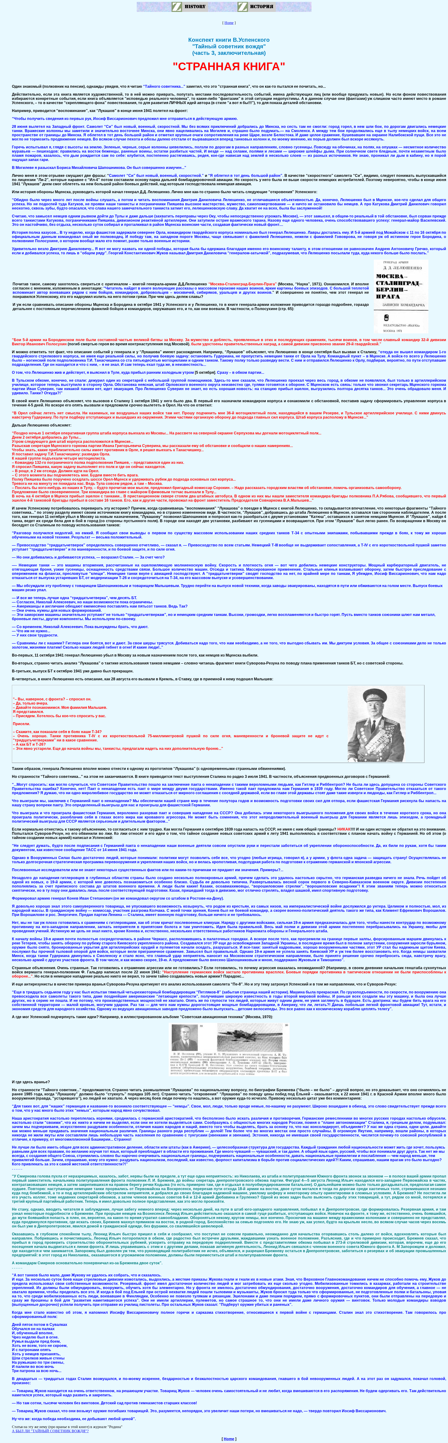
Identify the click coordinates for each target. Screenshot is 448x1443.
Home (229, 23)
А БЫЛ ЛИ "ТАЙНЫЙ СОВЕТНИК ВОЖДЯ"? (50, 1431)
